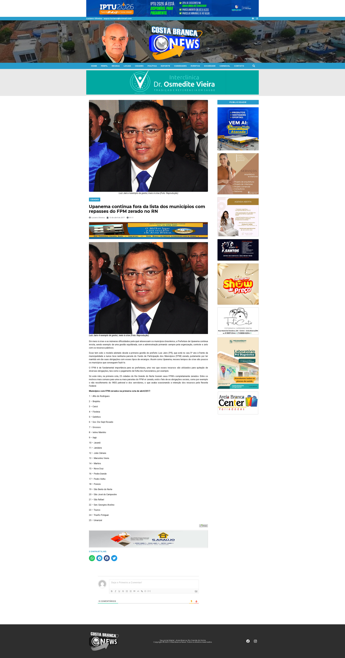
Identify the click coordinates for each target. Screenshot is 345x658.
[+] (149, 591)
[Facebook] (253, 18)
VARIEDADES (180, 66)
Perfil (104, 66)
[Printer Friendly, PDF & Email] (203, 525)
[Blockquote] (134, 591)
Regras (116, 66)
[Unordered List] (130, 591)
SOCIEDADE (209, 66)
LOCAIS (127, 66)
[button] (253, 66)
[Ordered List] (127, 591)
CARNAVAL (225, 66)
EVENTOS (195, 66)
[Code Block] (138, 591)
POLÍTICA (152, 66)
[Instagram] (257, 18)
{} (145, 591)
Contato (239, 66)
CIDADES (139, 66)
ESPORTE (165, 66)
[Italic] (115, 591)
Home (94, 66)
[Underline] (119, 591)
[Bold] (112, 591)
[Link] (142, 591)
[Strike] (123, 591)
